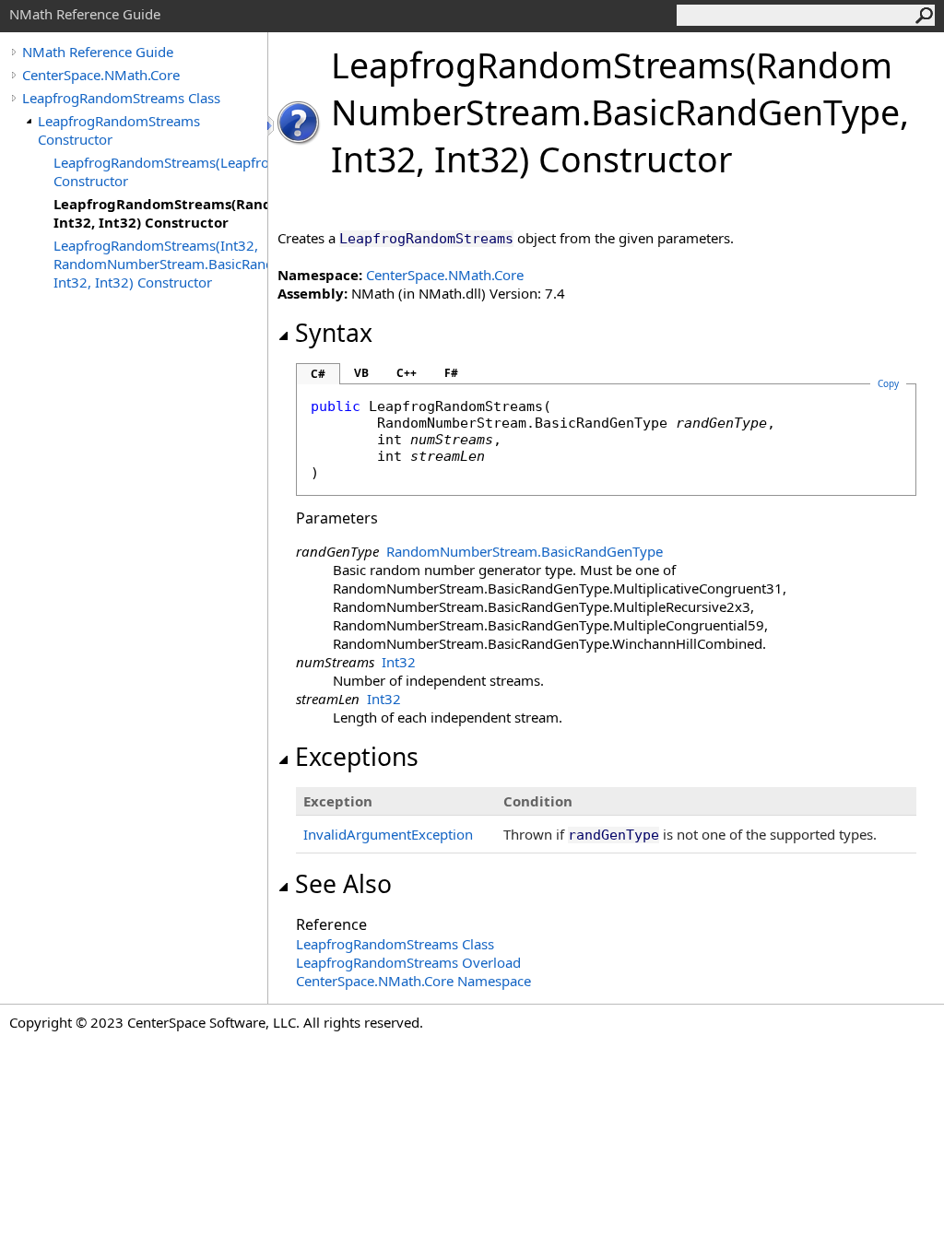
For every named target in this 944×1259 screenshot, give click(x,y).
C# (318, 374)
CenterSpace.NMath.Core (101, 74)
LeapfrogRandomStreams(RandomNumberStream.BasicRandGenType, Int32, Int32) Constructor (160, 212)
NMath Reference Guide (97, 51)
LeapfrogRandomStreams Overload (408, 962)
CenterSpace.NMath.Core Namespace (413, 980)
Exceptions (357, 756)
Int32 (399, 662)
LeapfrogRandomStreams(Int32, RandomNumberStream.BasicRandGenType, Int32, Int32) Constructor (160, 263)
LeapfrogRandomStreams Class (121, 97)
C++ (406, 373)
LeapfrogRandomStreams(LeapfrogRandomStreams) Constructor (160, 171)
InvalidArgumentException (388, 834)
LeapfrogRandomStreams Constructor (119, 130)
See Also (343, 883)
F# (451, 373)
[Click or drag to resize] (272, 125)
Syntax (333, 332)
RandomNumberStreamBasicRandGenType (524, 551)
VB (361, 373)
